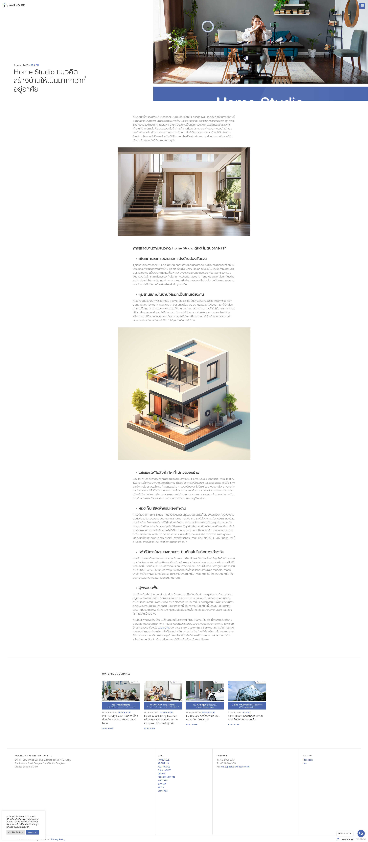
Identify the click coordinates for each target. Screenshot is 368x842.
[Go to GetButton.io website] (361, 839)
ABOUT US (163, 763)
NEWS (161, 787)
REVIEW (162, 784)
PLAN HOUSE (164, 770)
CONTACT (163, 790)
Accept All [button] (33, 832)
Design (34, 65)
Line (305, 763)
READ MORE (107, 728)
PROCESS (162, 780)
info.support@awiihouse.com (235, 766)
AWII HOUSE (164, 766)
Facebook (308, 759)
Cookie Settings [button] (15, 832)
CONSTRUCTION (166, 777)
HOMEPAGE (163, 759)
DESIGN (161, 773)
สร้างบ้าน (164, 628)
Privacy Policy (58, 839)
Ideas (128, 712)
